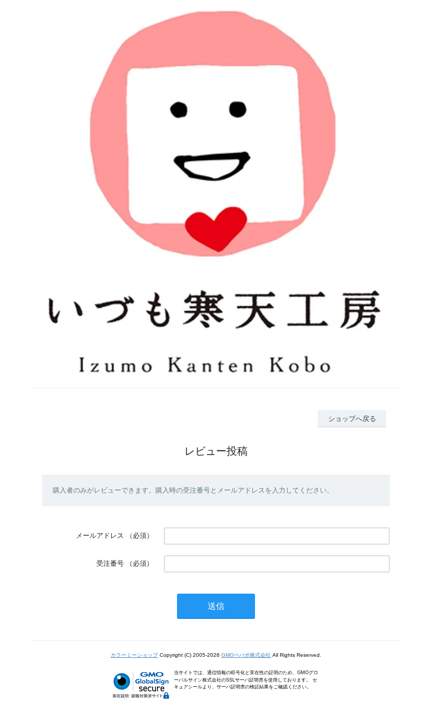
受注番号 (110, 563)
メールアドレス (100, 535)
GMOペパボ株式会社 (246, 655)
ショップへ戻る (352, 419)
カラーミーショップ (134, 655)
